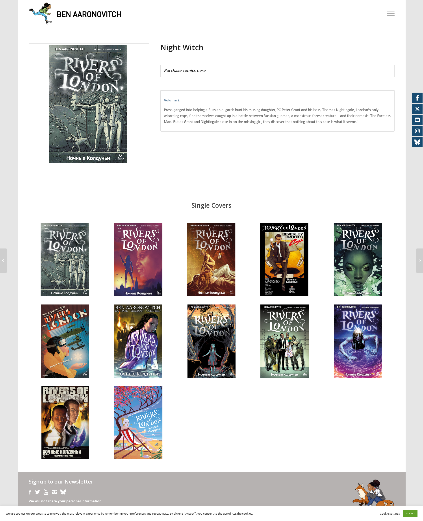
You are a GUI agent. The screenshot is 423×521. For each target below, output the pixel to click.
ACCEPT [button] (410, 513)
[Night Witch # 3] (3, 260)
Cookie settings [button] (390, 513)
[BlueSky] (63, 492)
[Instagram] (54, 492)
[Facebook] (30, 492)
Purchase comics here (184, 70)
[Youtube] (46, 492)
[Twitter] (37, 492)
